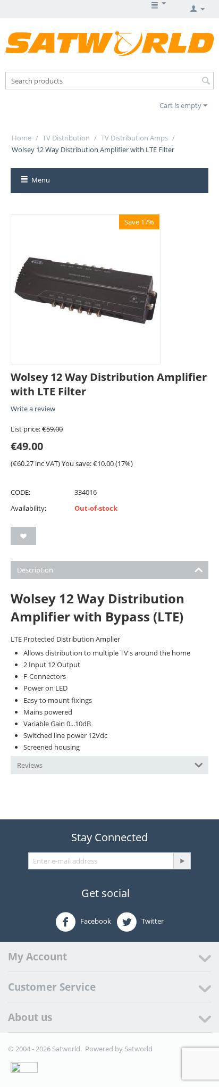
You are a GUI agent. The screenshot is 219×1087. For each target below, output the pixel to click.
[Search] (205, 81)
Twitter (152, 921)
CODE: (20, 492)
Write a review (33, 408)
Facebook (95, 921)
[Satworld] (109, 43)
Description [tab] (35, 570)
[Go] (181, 861)
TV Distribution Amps (134, 138)
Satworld (138, 1048)
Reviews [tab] (30, 765)
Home (21, 138)
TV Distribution (66, 138)
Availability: (28, 508)
